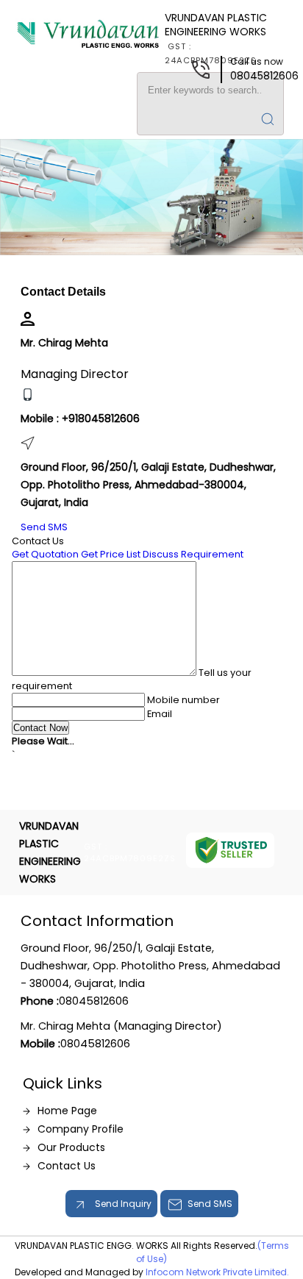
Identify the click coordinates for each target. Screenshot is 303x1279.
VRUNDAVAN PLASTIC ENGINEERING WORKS (216, 38)
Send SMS (44, 527)
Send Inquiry (122, 1203)
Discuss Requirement (193, 554)
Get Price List (110, 554)
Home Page (67, 1110)
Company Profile (81, 1129)
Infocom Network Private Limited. (217, 1272)
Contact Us (67, 1165)
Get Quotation (45, 554)
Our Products (71, 1147)
